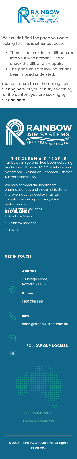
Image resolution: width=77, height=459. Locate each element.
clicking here (13, 89)
